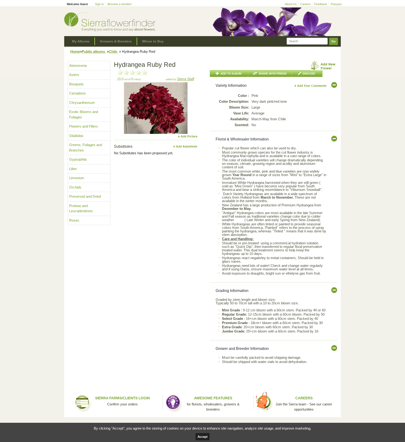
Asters (74, 75)
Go (333, 41)
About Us (290, 4)
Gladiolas (76, 136)
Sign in (99, 4)
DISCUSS (307, 73)
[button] (129, 108)
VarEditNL (310, 85)
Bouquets (76, 84)
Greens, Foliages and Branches (85, 147)
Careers (305, 4)
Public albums (94, 51)
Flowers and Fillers (83, 126)
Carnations (77, 93)
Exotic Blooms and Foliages (83, 114)
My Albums (81, 41)
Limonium (76, 178)
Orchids (75, 187)
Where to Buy (153, 41)
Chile (113, 51)
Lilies (73, 169)
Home (75, 51)
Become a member (120, 4)
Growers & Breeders (116, 41)
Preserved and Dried (85, 196)
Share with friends (270, 73)
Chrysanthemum (82, 103)
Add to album (229, 73)
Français (336, 4)
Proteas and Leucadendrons (81, 208)
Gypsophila (77, 159)
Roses (74, 220)
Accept (202, 436)
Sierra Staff (185, 79)
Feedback (320, 4)
